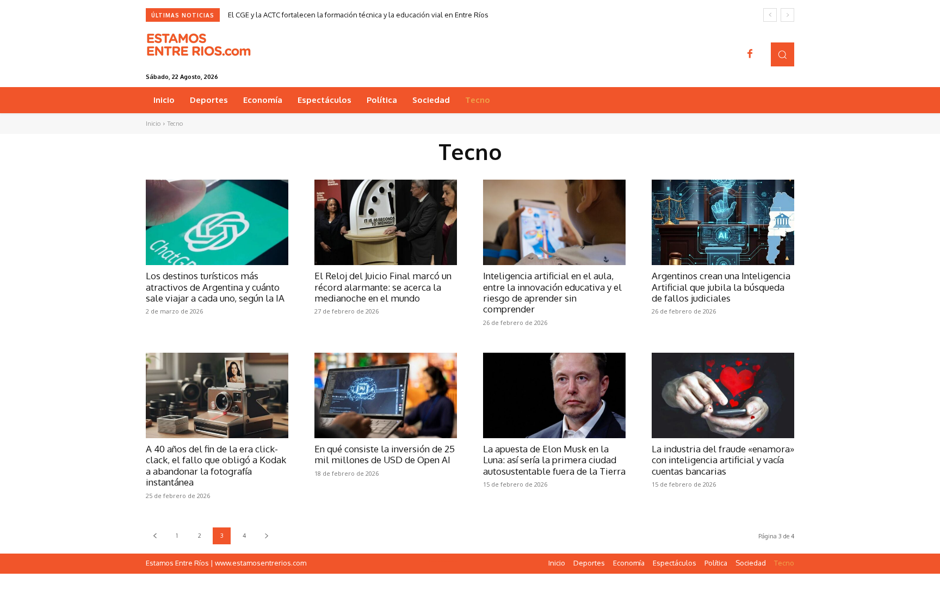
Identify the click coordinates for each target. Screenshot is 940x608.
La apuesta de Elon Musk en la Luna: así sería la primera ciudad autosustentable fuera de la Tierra (554, 460)
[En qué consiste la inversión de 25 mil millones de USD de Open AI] (385, 395)
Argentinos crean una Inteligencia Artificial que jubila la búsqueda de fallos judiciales (721, 287)
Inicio (153, 123)
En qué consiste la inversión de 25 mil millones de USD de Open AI (384, 454)
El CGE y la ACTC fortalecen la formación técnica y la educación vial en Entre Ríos (358, 14)
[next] (787, 15)
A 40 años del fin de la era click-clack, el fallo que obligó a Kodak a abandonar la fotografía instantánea (216, 465)
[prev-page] (155, 535)
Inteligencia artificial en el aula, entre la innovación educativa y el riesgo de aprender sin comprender (552, 292)
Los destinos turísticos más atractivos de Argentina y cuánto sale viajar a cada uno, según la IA (215, 287)
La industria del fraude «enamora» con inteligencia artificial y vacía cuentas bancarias (723, 460)
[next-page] (266, 535)
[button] (782, 54)
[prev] (770, 15)
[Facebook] (750, 54)
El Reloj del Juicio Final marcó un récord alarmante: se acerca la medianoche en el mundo (383, 287)
